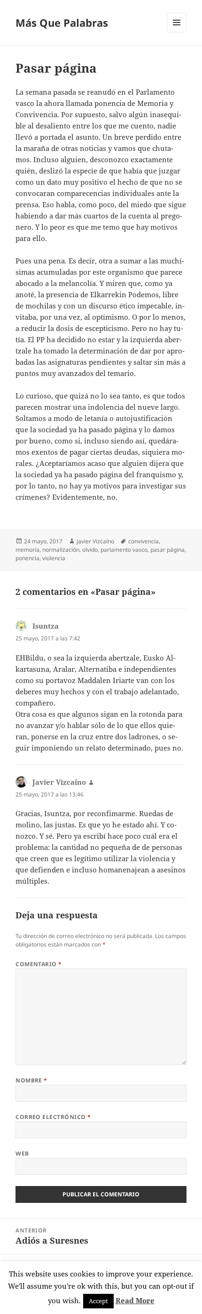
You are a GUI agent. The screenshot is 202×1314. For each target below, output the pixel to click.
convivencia (143, 541)
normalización (60, 550)
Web (22, 1153)
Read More (135, 1300)
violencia (53, 558)
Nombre (31, 1080)
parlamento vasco (124, 550)
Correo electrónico (53, 1117)
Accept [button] (98, 1301)
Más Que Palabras (62, 22)
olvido (90, 550)
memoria (27, 550)
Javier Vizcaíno (95, 541)
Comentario (39, 964)
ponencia (27, 558)
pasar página (167, 550)
